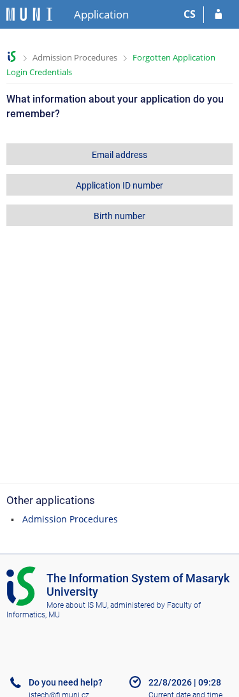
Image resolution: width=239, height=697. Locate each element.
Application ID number (119, 185)
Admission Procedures (75, 57)
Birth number (119, 216)
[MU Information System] (11, 56)
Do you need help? (66, 682)
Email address (119, 155)
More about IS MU (77, 605)
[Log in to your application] (218, 14)
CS (190, 14)
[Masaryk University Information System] (29, 14)
